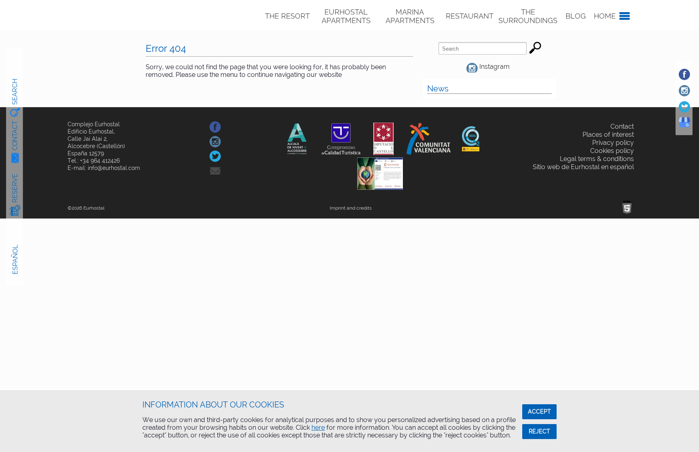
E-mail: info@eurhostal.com (104, 168)
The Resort (287, 16)
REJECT (539, 431)
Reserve (15, 188)
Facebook (692, 74)
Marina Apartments (410, 16)
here (318, 427)
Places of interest (608, 134)
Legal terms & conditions (597, 159)
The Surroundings (527, 16)
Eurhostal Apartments (346, 16)
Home (605, 16)
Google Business (692, 129)
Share (232, 127)
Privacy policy (613, 142)
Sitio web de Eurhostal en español (583, 167)
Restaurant (470, 16)
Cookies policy (612, 151)
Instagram (692, 90)
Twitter (692, 106)
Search (15, 91)
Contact (15, 136)
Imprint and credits (351, 208)
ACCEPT (539, 411)
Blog (576, 16)
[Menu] (623, 16)
